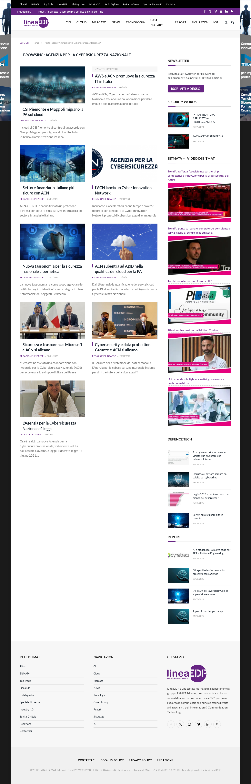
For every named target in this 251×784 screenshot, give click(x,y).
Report (180, 22)
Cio (68, 22)
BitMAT (23, 4)
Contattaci (171, 4)
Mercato (99, 22)
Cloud (81, 22)
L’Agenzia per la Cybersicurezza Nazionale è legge (49, 426)
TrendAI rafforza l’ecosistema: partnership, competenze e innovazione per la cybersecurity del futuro (198, 175)
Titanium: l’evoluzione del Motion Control (193, 330)
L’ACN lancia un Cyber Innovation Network (123, 190)
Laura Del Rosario (31, 434)
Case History (156, 22)
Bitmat (23, 666)
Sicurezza (200, 22)
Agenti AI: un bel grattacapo (208, 611)
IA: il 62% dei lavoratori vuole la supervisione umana (210, 592)
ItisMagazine (27, 695)
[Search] (232, 22)
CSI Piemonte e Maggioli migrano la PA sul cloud (53, 112)
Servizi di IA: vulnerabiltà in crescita (208, 516)
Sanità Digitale (112, 4)
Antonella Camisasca (33, 120)
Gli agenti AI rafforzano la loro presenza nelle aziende (209, 572)
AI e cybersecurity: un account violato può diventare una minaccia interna (209, 456)
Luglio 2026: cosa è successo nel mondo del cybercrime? (211, 496)
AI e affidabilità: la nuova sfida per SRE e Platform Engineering (211, 551)
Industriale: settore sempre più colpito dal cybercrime (70, 11)
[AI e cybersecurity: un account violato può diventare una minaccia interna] (178, 457)
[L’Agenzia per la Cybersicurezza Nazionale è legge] (52, 398)
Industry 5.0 (94, 4)
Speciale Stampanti (152, 4)
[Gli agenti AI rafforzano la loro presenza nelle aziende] (178, 575)
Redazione (25, 723)
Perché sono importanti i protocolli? (190, 281)
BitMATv (35, 4)
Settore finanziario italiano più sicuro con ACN (48, 190)
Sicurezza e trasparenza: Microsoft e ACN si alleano (52, 347)
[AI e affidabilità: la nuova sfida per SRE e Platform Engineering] (178, 555)
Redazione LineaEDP (104, 87)
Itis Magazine (78, 4)
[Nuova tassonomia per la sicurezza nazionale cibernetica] (52, 242)
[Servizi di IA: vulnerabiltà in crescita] (178, 520)
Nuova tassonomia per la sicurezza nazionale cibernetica (52, 269)
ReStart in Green (131, 4)
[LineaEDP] (36, 22)
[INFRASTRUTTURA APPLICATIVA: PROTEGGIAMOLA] (178, 119)
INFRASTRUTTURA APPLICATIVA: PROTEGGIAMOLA (204, 118)
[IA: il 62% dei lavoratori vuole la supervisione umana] (178, 596)
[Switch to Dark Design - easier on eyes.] (226, 22)
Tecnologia (135, 22)
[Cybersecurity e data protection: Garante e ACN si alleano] (124, 320)
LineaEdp (25, 687)
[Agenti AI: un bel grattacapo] (178, 616)
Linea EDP (62, 4)
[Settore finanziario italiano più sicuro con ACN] (52, 163)
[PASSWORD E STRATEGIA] (178, 141)
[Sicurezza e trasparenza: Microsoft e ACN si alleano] (52, 320)
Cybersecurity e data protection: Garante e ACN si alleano (123, 347)
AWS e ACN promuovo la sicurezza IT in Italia (125, 79)
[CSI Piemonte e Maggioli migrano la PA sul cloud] (52, 84)
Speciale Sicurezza (30, 702)
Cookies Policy (112, 760)
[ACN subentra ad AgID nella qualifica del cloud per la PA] (124, 242)
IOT (215, 22)
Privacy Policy (140, 760)
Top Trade (48, 4)
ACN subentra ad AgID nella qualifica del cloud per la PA (119, 269)
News (116, 22)
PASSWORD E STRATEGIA (208, 136)
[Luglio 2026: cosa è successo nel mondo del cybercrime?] (178, 499)
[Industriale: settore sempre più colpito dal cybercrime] (178, 479)
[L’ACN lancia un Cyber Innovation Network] (124, 163)
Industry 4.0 (27, 709)
